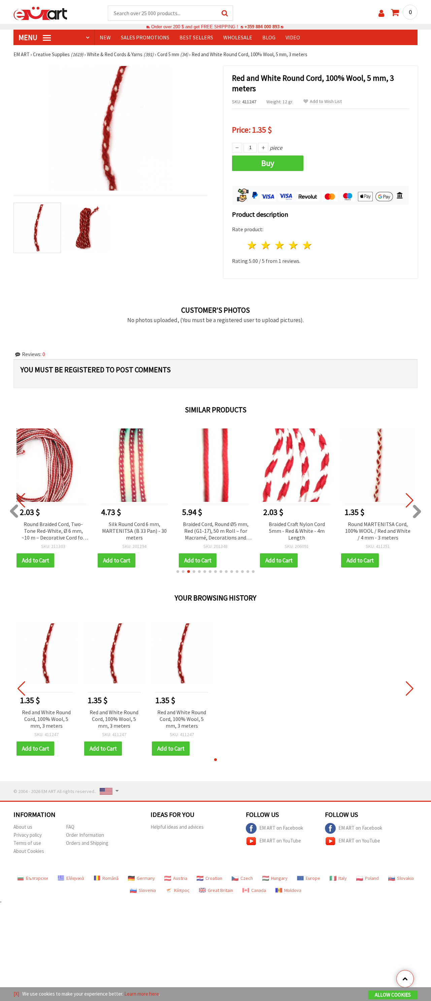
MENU (29, 37)
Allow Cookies (393, 995)
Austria (180, 878)
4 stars (293, 245)
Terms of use (27, 843)
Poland (372, 878)
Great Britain (220, 890)
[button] (177, 571)
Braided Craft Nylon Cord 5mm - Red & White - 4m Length (297, 531)
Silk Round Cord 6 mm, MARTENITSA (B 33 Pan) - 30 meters (134, 531)
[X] (16, 994)
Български (37, 878)
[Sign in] (381, 13)
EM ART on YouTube (280, 840)
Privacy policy (27, 835)
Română (110, 878)
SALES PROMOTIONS (145, 37)
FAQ (70, 827)
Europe (313, 878)
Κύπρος (182, 890)
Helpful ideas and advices (177, 827)
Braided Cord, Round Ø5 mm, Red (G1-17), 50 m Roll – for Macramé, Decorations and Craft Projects (215, 531)
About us (22, 827)
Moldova (292, 890)
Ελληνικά (75, 878)
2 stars (266, 245)
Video (293, 37)
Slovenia (147, 890)
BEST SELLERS (196, 37)
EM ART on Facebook (281, 828)
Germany (146, 878)
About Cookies (28, 851)
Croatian (213, 878)
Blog (268, 37)
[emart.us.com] (40, 12)
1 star (252, 245)
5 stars (307, 245)
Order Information (85, 835)
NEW (105, 37)
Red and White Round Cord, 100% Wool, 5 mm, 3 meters (46, 719)
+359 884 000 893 (261, 26)
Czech (246, 878)
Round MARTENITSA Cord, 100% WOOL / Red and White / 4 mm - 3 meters (377, 531)
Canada (258, 890)
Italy (342, 878)
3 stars (280, 245)
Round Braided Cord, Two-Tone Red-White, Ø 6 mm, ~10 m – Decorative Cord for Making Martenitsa (53, 531)
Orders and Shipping (87, 843)
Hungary (279, 878)
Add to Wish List (326, 101)
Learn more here (141, 994)
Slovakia (405, 878)
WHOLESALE (237, 37)
